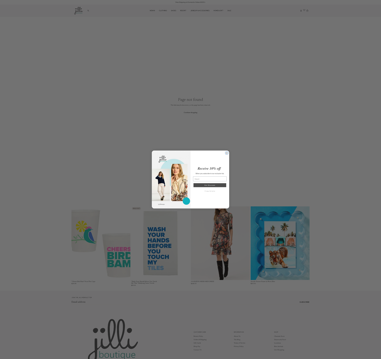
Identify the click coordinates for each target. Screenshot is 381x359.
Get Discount (209, 185)
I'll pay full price (209, 191)
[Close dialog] (226, 153)
